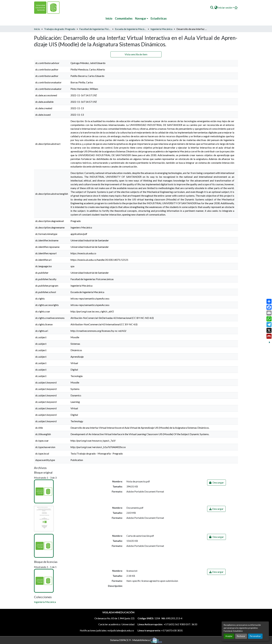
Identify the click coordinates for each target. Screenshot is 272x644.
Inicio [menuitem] (108, 18)
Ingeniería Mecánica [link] (161, 28)
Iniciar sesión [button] (225, 7)
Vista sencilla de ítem (136, 54)
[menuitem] (141, 18)
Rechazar (241, 636)
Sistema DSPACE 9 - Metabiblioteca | (130, 639)
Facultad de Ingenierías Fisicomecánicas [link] (95, 28)
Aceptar (228, 636)
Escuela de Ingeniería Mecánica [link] (130, 28)
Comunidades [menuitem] (124, 18)
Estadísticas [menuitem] (159, 18)
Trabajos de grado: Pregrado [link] (59, 28)
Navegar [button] (140, 18)
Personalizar (255, 636)
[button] (212, 7)
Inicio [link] (37, 28)
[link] (216, 483)
